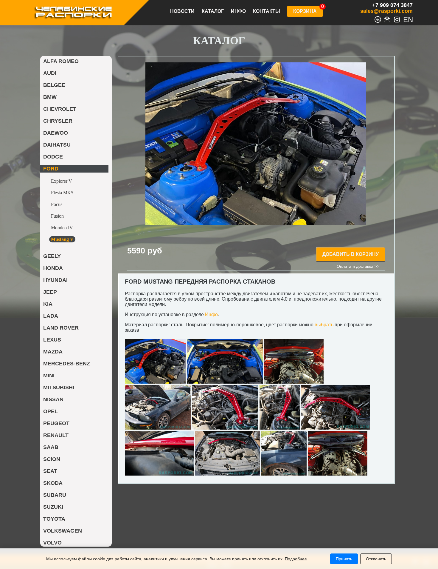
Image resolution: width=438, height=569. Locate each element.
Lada (50, 316)
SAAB (50, 447)
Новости (182, 11)
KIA (47, 304)
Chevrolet (59, 109)
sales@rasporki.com (386, 11)
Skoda (53, 483)
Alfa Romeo (61, 61)
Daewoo (55, 133)
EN (406, 19)
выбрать (324, 324)
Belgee (54, 85)
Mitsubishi (58, 387)
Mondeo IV (62, 227)
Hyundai (55, 280)
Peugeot (56, 423)
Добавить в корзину (350, 254)
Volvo (52, 543)
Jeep (50, 292)
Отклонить (376, 558)
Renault (56, 435)
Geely (52, 256)
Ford (50, 169)
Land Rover (61, 328)
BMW (50, 97)
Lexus (52, 340)
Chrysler (57, 121)
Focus (56, 204)
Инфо (238, 11)
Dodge (53, 157)
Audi (49, 73)
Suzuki (53, 507)
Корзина (305, 11)
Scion (51, 459)
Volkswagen (62, 531)
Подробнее (296, 558)
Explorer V (61, 181)
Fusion (57, 216)
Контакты (266, 11)
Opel (50, 411)
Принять (344, 558)
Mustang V (62, 239)
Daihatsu (57, 145)
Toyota (54, 519)
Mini (49, 376)
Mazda (53, 352)
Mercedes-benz (66, 364)
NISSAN (53, 399)
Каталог (213, 11)
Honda (53, 268)
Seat (50, 471)
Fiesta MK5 (62, 192)
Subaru (54, 495)
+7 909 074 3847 (392, 5)
